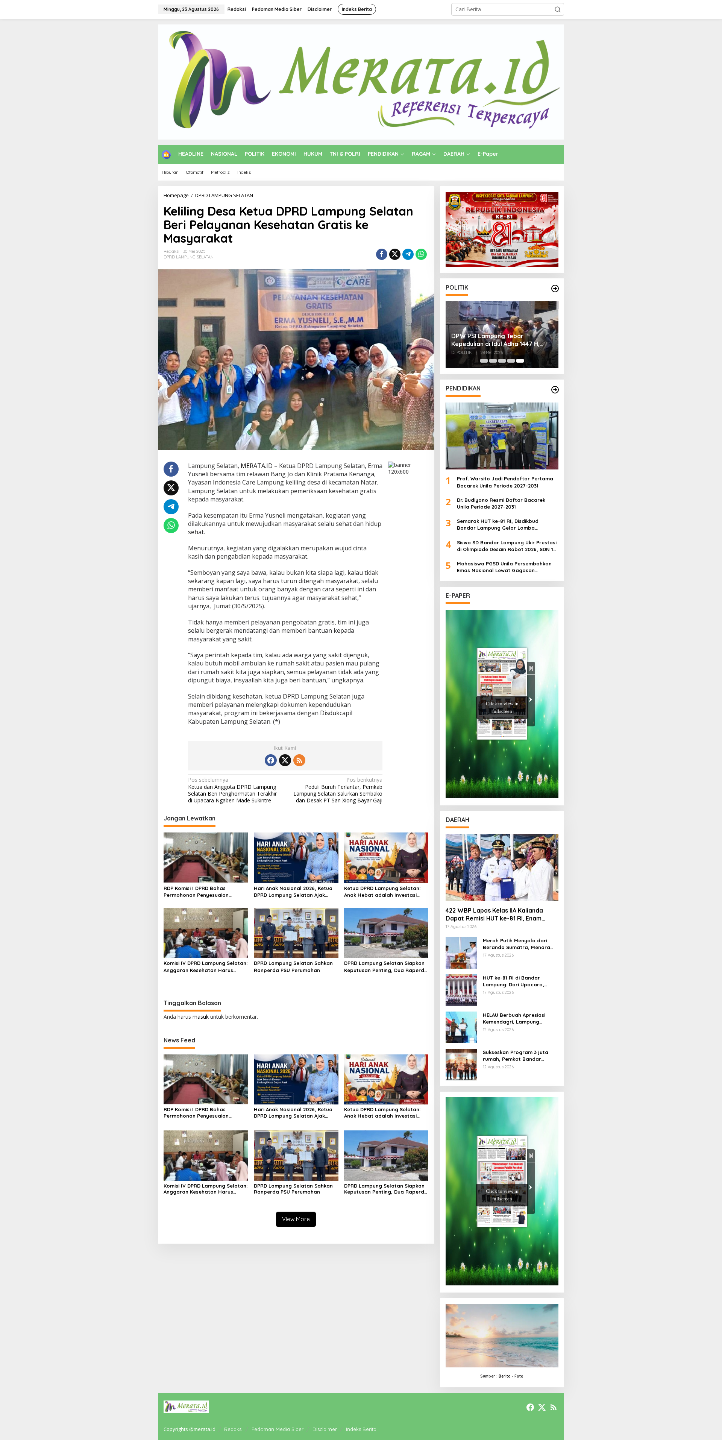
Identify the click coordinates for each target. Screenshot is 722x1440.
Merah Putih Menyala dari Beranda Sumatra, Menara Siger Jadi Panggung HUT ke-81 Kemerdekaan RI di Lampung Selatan (519, 944)
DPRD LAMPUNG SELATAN (189, 257)
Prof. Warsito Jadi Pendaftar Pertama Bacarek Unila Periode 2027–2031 (505, 481)
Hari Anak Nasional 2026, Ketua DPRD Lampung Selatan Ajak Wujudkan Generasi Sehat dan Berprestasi (293, 891)
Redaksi (233, 1429)
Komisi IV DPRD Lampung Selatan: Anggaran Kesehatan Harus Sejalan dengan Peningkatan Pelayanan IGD (205, 966)
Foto (518, 1376)
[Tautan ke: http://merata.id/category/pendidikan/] (555, 389)
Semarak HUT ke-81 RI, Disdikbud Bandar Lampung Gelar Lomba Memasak (497, 524)
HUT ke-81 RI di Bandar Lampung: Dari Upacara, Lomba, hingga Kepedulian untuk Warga (516, 981)
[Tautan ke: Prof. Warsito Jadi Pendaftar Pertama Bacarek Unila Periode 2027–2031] (502, 436)
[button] (557, 9)
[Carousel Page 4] (511, 361)
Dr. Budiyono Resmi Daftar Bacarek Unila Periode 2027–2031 (501, 503)
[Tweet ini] (394, 254)
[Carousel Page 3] (502, 361)
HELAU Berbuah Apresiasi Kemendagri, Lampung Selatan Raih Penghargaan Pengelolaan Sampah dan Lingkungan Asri (517, 1018)
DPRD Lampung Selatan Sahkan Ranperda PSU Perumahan (293, 966)
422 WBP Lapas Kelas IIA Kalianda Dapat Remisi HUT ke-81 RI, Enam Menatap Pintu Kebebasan (494, 914)
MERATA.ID (257, 466)
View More (296, 1219)
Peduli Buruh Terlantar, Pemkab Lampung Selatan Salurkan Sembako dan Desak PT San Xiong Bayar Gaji (337, 790)
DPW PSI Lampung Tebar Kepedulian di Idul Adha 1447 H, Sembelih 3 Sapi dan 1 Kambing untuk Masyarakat (495, 340)
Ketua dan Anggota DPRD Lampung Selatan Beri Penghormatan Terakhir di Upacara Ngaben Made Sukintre (232, 790)
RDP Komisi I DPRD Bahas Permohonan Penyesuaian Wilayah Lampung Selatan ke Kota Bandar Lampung (200, 891)
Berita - (506, 1376)
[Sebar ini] (381, 254)
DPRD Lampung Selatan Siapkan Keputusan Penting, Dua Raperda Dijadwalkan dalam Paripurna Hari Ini (386, 966)
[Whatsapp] (421, 254)
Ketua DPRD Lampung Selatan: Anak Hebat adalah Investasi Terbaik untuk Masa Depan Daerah (382, 891)
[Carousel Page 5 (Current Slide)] (520, 361)
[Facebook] (271, 760)
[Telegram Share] (408, 254)
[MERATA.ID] (361, 81)
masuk (201, 1016)
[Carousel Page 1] (484, 361)
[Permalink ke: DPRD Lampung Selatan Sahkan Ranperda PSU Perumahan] (296, 932)
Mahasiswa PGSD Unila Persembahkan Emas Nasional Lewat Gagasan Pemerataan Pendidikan (504, 567)
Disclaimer (324, 1429)
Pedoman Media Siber (277, 1429)
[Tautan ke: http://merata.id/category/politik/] (555, 288)
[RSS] (299, 760)
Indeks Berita (361, 1429)
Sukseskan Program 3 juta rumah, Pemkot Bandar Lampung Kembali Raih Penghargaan (515, 1055)
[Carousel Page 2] (493, 361)
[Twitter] (285, 760)
